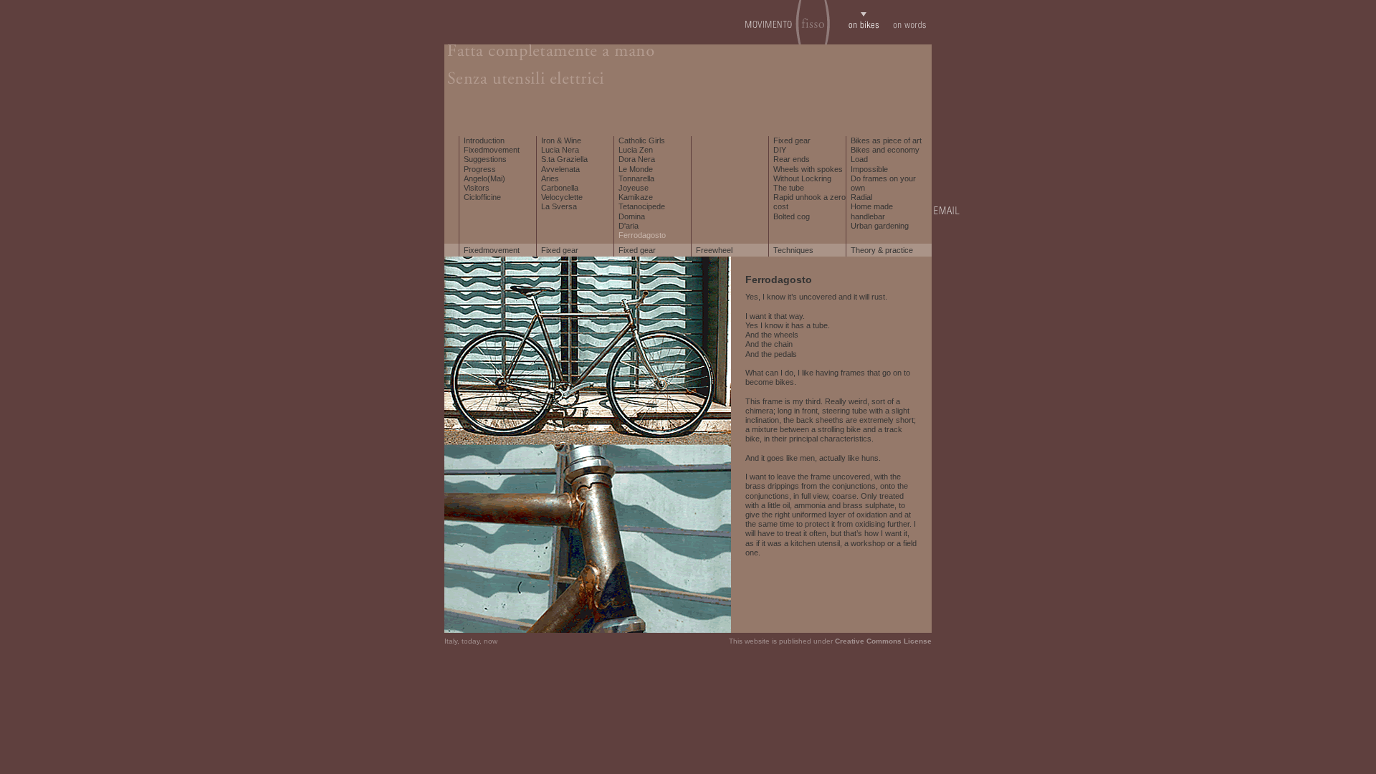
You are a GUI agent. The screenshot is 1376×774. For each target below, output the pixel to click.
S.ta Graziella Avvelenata (564, 164)
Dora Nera (636, 159)
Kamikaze (635, 197)
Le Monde (635, 169)
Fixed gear (792, 140)
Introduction (484, 140)
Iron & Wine (561, 140)
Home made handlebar (872, 211)
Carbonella (559, 187)
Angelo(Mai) (484, 178)
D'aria (628, 225)
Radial (861, 197)
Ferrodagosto (642, 235)
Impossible (869, 169)
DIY (779, 149)
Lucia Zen (635, 149)
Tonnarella (636, 178)
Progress (480, 169)
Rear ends (791, 159)
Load (859, 159)
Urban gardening (880, 225)
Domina (631, 216)
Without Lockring (802, 178)
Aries (550, 178)
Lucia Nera (560, 149)
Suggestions (485, 159)
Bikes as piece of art (886, 140)
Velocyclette (562, 197)
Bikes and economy (885, 149)
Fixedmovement (492, 149)
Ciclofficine (482, 197)
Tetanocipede (641, 206)
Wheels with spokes (808, 169)
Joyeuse (633, 187)
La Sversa (559, 206)
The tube (788, 187)
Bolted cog (791, 216)
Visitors (476, 187)
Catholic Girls (641, 140)
